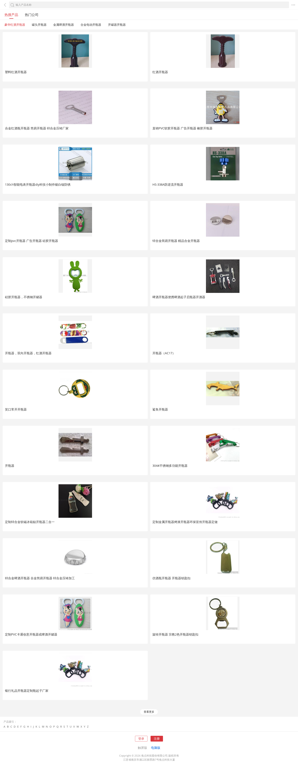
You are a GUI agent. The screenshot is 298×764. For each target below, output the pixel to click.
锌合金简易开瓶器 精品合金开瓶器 (176, 240)
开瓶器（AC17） (163, 353)
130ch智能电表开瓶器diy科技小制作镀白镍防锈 (37, 184)
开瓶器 (9, 465)
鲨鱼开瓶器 (160, 409)
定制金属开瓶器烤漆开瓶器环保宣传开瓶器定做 (185, 522)
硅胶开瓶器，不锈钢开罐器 (23, 297)
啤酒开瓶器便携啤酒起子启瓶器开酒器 (178, 297)
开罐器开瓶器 (117, 24)
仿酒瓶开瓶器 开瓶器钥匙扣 (171, 578)
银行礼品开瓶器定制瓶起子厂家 (26, 690)
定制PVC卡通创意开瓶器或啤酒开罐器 (31, 634)
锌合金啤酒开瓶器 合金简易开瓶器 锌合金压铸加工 (40, 578)
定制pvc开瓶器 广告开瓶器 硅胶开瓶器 (31, 240)
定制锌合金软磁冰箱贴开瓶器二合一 (30, 522)
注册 (157, 738)
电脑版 (155, 747)
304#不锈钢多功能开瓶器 (169, 465)
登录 (141, 738)
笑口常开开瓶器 (16, 409)
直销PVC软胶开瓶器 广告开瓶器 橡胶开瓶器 (182, 128)
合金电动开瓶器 (91, 24)
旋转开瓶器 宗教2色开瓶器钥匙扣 (175, 634)
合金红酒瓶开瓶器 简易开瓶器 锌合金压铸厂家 (37, 128)
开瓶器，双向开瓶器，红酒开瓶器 (28, 353)
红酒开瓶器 (160, 72)
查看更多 (149, 711)
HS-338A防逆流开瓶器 (167, 184)
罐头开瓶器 (39, 24)
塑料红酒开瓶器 (16, 72)
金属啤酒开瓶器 (63, 24)
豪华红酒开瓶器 (15, 24)
